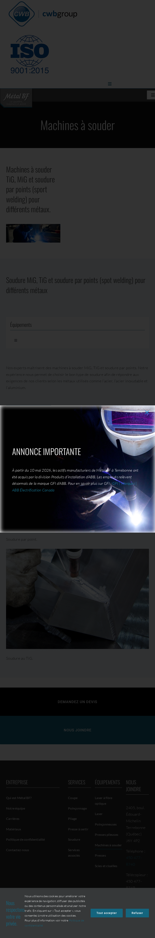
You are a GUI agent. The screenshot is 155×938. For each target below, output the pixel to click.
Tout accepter (106, 913)
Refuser (137, 913)
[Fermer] (147, 412)
